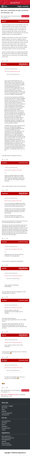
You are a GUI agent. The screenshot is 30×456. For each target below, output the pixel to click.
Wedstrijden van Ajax (14, 10)
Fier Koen (4, 163)
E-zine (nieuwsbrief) (7, 413)
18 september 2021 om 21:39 (17, 367)
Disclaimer (4, 423)
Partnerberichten (6, 428)
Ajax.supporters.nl (6, 436)
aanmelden (25, 6)
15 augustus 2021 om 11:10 (16, 200)
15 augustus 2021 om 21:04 (17, 342)
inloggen (19, 6)
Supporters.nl (6, 433)
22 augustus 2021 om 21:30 (17, 307)
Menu (5, 6)
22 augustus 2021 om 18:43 (17, 275)
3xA (5, 71)
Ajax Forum (4, 10)
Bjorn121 (4, 21)
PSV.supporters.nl (6, 439)
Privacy (3, 424)
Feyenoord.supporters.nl (8, 438)
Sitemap (4, 441)
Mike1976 (4, 268)
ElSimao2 (4, 64)
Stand (3, 409)
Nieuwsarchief (5, 415)
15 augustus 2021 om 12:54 (15, 71)
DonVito (6, 200)
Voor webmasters (6, 421)
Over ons (4, 418)
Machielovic (5, 193)
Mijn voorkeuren (6, 443)
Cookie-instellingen (7, 445)
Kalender (4, 411)
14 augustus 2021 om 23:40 (17, 249)
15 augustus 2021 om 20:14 (17, 170)
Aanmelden (4, 406)
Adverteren (4, 426)
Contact (4, 430)
